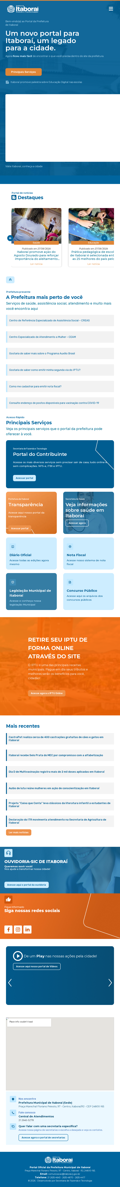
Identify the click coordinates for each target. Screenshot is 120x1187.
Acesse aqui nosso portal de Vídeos (37, 966)
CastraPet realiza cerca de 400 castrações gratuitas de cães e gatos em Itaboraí (56, 739)
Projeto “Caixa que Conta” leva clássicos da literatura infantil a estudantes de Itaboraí (59, 805)
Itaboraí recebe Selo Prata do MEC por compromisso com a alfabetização (56, 755)
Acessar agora (77, 523)
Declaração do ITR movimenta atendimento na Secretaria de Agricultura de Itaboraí (57, 821)
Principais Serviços (23, 72)
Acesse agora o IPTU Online (47, 693)
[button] (111, 8)
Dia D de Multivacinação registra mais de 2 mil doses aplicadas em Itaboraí (56, 771)
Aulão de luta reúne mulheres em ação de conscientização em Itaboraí (54, 788)
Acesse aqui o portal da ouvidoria (26, 884)
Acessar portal (24, 478)
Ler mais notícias (19, 832)
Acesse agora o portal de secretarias (43, 1137)
